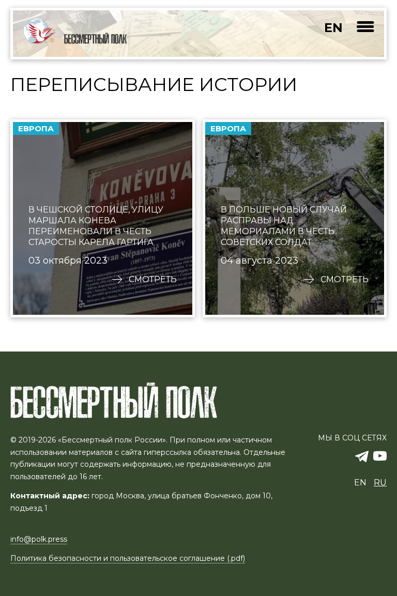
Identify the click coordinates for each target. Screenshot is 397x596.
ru (380, 482)
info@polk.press (38, 539)
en (333, 27)
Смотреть (153, 280)
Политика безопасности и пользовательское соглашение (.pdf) (127, 558)
